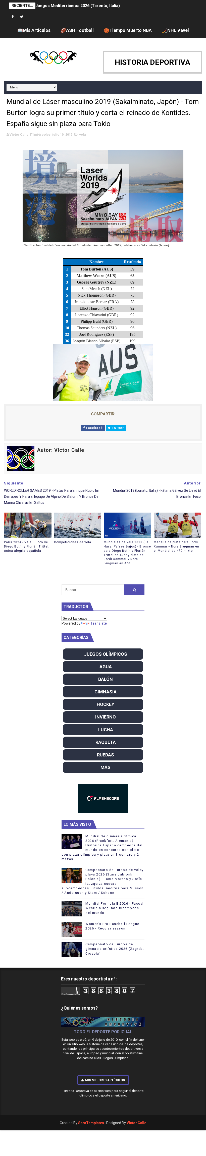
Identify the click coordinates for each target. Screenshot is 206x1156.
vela (82, 134)
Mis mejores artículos (105, 1080)
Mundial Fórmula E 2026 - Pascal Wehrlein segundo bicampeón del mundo (114, 908)
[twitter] (21, 17)
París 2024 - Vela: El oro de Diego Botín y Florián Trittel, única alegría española (26, 546)
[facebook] (13, 17)
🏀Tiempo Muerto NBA (128, 30)
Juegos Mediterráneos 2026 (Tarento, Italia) (77, 5)
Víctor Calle (136, 1123)
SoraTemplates (91, 1123)
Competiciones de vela (72, 542)
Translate (98, 623)
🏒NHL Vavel (175, 30)
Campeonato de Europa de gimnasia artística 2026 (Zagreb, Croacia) (114, 948)
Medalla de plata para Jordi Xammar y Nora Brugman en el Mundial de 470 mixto (176, 546)
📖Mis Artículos (33, 30)
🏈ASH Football (77, 30)
